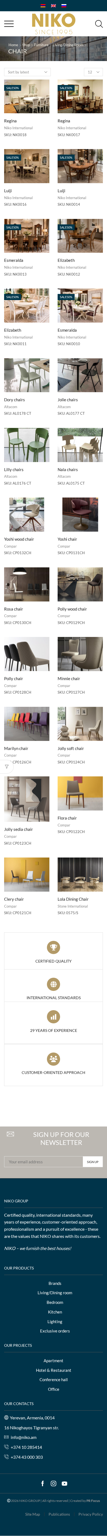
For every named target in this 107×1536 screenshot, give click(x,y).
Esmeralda (13, 260)
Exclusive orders (55, 1330)
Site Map (32, 1514)
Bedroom (55, 1302)
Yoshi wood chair (19, 539)
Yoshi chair (67, 539)
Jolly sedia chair (18, 829)
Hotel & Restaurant (53, 1370)
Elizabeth (66, 260)
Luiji (8, 190)
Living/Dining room (68, 45)
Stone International (73, 906)
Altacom (10, 407)
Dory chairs (14, 399)
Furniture (41, 45)
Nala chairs (68, 469)
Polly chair (13, 678)
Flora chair (67, 817)
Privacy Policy (90, 1514)
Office (53, 1389)
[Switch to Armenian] (43, 5)
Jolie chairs (68, 399)
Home (13, 45)
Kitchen (55, 1311)
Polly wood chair (72, 608)
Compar (10, 546)
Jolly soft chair (71, 748)
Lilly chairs (14, 469)
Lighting (54, 1321)
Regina (10, 120)
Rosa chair (13, 608)
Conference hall (54, 1379)
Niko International (18, 128)
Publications (59, 1514)
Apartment (53, 1360)
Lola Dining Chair (73, 899)
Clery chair (14, 899)
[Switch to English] (53, 5)
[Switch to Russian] (64, 5)
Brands (55, 1283)
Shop (26, 45)
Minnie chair (69, 678)
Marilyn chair (16, 748)
